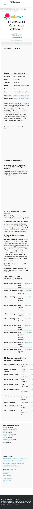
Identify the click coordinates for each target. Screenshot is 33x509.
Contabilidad (6, 473)
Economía (5, 477)
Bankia (4, 437)
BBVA (4, 432)
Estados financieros (7, 472)
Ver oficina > (28, 283)
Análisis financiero (7, 478)
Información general (16, 40)
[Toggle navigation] (5, 4)
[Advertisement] (16, 60)
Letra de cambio (7, 480)
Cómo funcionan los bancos (9, 465)
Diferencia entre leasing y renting (11, 466)
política (11, 504)
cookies (17, 504)
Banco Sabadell (6, 439)
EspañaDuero (6, 431)
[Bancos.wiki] (15, 2)
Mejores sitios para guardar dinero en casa (13, 463)
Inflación (5, 482)
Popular (5, 436)
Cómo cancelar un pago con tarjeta (11, 461)
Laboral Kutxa (6, 434)
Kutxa (4, 442)
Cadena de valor (7, 475)
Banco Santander (7, 429)
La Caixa (5, 427)
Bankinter (5, 441)
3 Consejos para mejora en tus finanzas (12, 460)
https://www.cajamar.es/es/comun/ (22, 95)
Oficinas (16, 43)
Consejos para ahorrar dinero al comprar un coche (15, 458)
